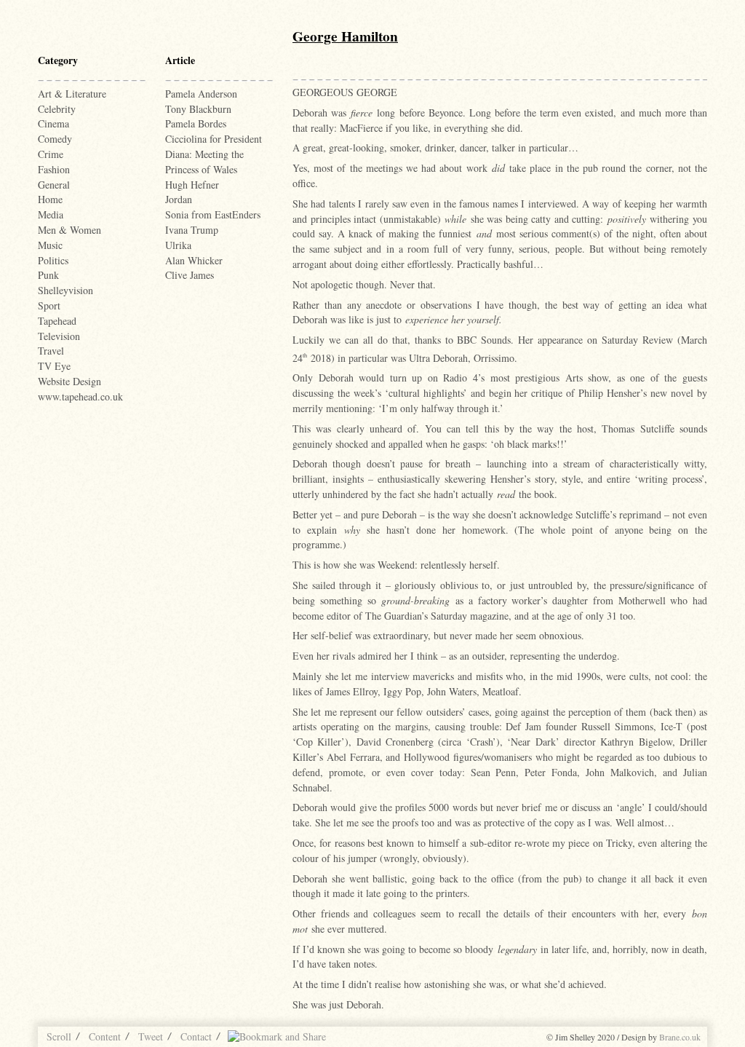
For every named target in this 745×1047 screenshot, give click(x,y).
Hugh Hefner (192, 184)
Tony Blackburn (198, 109)
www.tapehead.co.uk (80, 396)
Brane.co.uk (680, 1037)
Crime (50, 154)
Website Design (69, 381)
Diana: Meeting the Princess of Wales (204, 161)
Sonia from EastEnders (212, 214)
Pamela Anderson (201, 93)
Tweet (150, 1036)
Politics (53, 260)
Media (50, 214)
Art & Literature (72, 93)
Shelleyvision (65, 290)
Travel (51, 350)
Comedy (55, 139)
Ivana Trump (191, 230)
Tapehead (57, 321)
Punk (48, 275)
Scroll (59, 1036)
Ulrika (178, 245)
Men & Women (69, 230)
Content (105, 1036)
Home (50, 199)
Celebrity (57, 109)
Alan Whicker (194, 260)
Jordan (178, 199)
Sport (49, 305)
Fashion (54, 169)
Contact (196, 1036)
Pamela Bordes (195, 123)
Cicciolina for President (213, 139)
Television (59, 336)
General (54, 184)
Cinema (53, 123)
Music (50, 245)
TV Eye (54, 366)
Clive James (189, 275)
